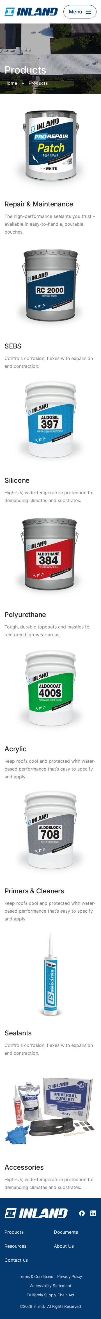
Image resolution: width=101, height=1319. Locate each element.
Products (14, 1232)
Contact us (16, 1260)
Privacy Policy (69, 1276)
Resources (15, 1246)
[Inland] (31, 11)
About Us (64, 1246)
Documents (66, 1232)
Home (10, 83)
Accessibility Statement (50, 1285)
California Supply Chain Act (50, 1295)
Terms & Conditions (36, 1276)
